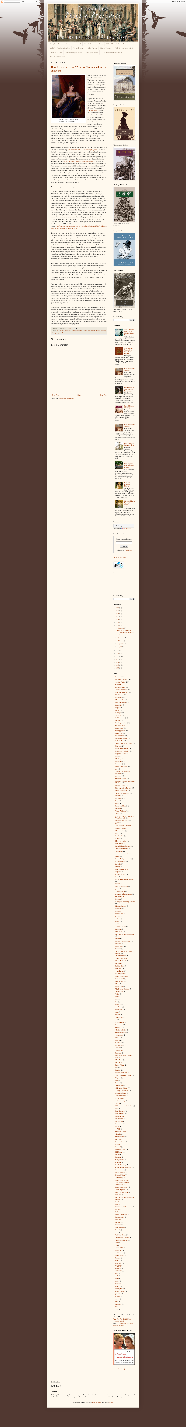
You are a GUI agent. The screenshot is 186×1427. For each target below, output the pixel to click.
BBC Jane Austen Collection (124, 1106)
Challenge (118, 759)
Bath (116, 1108)
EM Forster (118, 1152)
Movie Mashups (105, 48)
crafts (117, 997)
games (117, 889)
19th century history (121, 958)
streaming (118, 1304)
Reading (117, 1070)
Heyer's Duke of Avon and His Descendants (129, 389)
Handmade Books (120, 861)
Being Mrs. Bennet (56, 44)
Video (117, 994)
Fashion (117, 884)
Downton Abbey (120, 1149)
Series (117, 756)
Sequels (117, 708)
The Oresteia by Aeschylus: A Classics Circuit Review (129, 332)
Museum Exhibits (120, 906)
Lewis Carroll (119, 979)
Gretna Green (119, 1170)
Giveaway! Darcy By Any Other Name (129, 503)
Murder (117, 938)
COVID (117, 1129)
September (121, 644)
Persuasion (118, 697)
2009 (117, 668)
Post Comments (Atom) (66, 399)
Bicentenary (119, 1119)
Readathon (118, 733)
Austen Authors (120, 891)
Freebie (117, 1040)
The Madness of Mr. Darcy (93, 44)
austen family (119, 1255)
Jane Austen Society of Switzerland (122, 1183)
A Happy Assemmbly (121, 1091)
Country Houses (120, 1142)
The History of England (122, 1237)
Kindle (117, 838)
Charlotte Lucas (120, 1137)
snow (117, 1299)
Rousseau (118, 1225)
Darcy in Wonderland (73, 44)
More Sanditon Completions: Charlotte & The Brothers (129, 350)
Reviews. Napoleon (121, 1073)
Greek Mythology (120, 1165)
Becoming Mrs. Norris (122, 820)
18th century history (121, 1088)
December (121, 628)
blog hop (118, 1078)
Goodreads (118, 1043)
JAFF (117, 823)
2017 (117, 622)
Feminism (118, 968)
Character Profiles (56, 52)
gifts (116, 999)
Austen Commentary (121, 690)
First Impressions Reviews (123, 788)
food (116, 1080)
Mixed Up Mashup (121, 790)
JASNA (117, 1048)
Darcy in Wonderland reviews (124, 879)
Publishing (118, 761)
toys (116, 1306)
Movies (117, 720)
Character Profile (120, 778)
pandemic (118, 1294)
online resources (120, 1291)
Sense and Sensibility (121, 692)
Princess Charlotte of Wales (93, 331)
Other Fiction (92, 48)
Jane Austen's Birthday (122, 976)
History (117, 899)
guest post (118, 776)
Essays (117, 1038)
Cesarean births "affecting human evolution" (79, 161)
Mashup (117, 867)
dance (117, 1273)
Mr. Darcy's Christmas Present (124, 934)
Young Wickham (120, 811)
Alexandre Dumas (120, 1093)
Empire (117, 1155)
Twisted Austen (78, 48)
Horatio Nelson (120, 1175)
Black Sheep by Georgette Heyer (129, 444)
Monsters (118, 808)
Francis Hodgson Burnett (123, 859)
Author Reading (120, 1101)
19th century (119, 1017)
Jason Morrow (96, 1402)
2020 (117, 617)
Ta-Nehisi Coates (120, 1235)
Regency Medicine (62, 333)
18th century (119, 1085)
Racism (117, 1209)
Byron (117, 1126)
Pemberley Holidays (121, 869)
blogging (118, 1266)
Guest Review (119, 971)
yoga (116, 1309)
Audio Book (119, 1098)
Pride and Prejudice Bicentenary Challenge (125, 782)
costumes (118, 919)
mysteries (118, 1004)
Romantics (118, 1222)
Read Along (119, 843)
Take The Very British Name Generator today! (122, 1320)
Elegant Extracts (120, 785)
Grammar (118, 1162)
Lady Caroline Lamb (121, 1192)
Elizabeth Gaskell (120, 961)
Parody (117, 1204)
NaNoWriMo (119, 741)
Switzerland (119, 914)
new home (118, 1007)
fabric (117, 1278)
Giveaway (118, 684)
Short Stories (119, 695)
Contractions (119, 1035)
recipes (117, 1296)
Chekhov (118, 1139)
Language (118, 1053)
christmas (118, 1268)
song (116, 1301)
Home (79, 395)
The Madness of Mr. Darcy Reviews (123, 952)
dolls (116, 1276)
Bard (116, 877)
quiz (116, 1012)
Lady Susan (118, 931)
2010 (117, 665)
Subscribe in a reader (119, 557)
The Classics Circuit (121, 849)
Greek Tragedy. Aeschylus (123, 1167)
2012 (117, 659)
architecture (118, 1253)
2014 (117, 653)
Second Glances (120, 736)
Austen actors (119, 1022)
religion (117, 1014)
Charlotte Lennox (120, 1032)
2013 (117, 656)
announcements (120, 687)
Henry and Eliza (120, 1172)
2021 (117, 614)
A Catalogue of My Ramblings (111, 52)
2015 (117, 650)
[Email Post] (75, 328)
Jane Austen (119, 728)
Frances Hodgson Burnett (74, 52)
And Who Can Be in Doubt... (60, 48)
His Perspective (120, 974)
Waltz (117, 1243)
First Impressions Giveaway (129, 369)
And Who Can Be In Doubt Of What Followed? (124, 817)
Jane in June (119, 1050)
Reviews (117, 677)
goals (117, 1281)
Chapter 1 (118, 1027)
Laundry (118, 1195)
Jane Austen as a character (123, 826)
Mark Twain (119, 1060)
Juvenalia (118, 929)
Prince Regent (119, 946)
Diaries (117, 1144)
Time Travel (119, 851)
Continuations (119, 836)
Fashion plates (119, 966)
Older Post (103, 395)
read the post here (94, 110)
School (117, 1230)
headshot (118, 1283)
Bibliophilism (119, 1116)
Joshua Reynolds (120, 1190)
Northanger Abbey (121, 723)
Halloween (118, 798)
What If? (118, 715)
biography (118, 1263)
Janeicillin (118, 705)
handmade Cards (120, 874)
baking (117, 1258)
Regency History (120, 754)
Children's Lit (119, 896)
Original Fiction (120, 682)
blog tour (118, 746)
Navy (117, 1202)
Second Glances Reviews (122, 846)
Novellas (118, 911)
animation (118, 1250)
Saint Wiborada (120, 1227)
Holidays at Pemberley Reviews (125, 902)
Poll (116, 1068)
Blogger (111, 1402)
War (116, 1245)
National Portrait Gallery (69, 331)
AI (116, 1020)
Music (117, 984)
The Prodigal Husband (122, 989)
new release (118, 1009)
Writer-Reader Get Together (123, 1075)
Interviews (118, 764)
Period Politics (80, 331)
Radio (117, 1212)
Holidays (118, 713)
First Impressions (120, 702)
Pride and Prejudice (121, 679)
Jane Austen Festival (121, 1180)
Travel (117, 813)
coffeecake (118, 1271)
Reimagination (119, 1217)
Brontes (117, 856)
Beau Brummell (120, 1114)
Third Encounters (120, 956)
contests (117, 916)
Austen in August (120, 926)
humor (117, 1286)
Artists (117, 924)
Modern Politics (120, 981)
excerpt (117, 796)
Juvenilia (118, 864)
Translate (128, 529)
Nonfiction (118, 908)
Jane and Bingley (120, 828)
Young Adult (119, 1248)
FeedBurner (128, 550)
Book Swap (118, 1124)
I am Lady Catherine (121, 886)
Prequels (118, 944)
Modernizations (120, 831)
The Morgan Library (121, 1240)
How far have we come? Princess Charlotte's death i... (125, 632)
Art (57, 331)
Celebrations (119, 1025)
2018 (117, 619)
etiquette (118, 872)
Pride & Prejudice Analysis (124, 48)
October (120, 641)
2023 (117, 608)
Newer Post (55, 395)
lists (116, 1002)
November (121, 638)
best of (117, 1260)
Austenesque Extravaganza (123, 894)
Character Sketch (120, 1131)
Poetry (117, 833)
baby (60, 331)
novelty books (119, 1289)
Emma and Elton (120, 806)
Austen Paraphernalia (121, 854)
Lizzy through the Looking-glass (123, 1056)
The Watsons (119, 991)
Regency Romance (121, 766)
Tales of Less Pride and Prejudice (117, 44)
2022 (117, 611)
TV (116, 1232)
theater (117, 921)
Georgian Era (119, 1160)
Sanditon (118, 949)
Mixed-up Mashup (120, 841)
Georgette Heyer (92, 52)
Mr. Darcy (118, 1062)
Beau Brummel (120, 1111)
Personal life (119, 986)
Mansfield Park (120, 700)
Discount (118, 1147)
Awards (117, 1103)
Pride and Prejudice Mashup (127, 484)
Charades (118, 1134)
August (120, 647)
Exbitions (118, 1157)
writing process (120, 731)
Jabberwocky (119, 1178)
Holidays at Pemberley (122, 751)
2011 (117, 662)
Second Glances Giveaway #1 (129, 407)
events (117, 803)
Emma (117, 710)
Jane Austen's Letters (121, 1187)
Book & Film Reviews (57, 56)
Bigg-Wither (119, 1121)
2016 (117, 625)
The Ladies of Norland (122, 793)
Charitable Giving (120, 1030)
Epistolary (118, 963)
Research (118, 1219)
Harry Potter (119, 1045)
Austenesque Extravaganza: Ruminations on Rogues (129, 464)
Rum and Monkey (124, 1323)
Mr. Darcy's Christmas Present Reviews (124, 1198)
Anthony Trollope (120, 1096)
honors (117, 1083)
